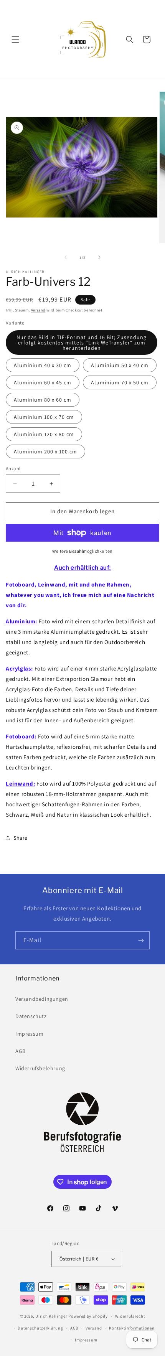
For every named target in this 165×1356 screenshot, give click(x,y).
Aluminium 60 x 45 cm (42, 382)
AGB (20, 1051)
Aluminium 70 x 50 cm (119, 382)
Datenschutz (31, 1016)
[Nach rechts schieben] (99, 257)
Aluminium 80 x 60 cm (42, 399)
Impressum (29, 1033)
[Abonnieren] (140, 940)
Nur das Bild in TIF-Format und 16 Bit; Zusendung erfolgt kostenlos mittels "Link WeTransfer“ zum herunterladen (81, 342)
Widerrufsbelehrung (40, 1068)
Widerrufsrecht (130, 1316)
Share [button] (20, 837)
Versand (38, 310)
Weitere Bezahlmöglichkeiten (82, 551)
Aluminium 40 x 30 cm (42, 365)
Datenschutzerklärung (40, 1328)
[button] (15, 39)
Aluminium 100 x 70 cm (44, 417)
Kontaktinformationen (131, 1328)
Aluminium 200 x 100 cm (45, 451)
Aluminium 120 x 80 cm (44, 434)
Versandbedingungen (41, 998)
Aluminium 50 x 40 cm (119, 365)
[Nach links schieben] (65, 257)
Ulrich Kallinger (51, 1316)
